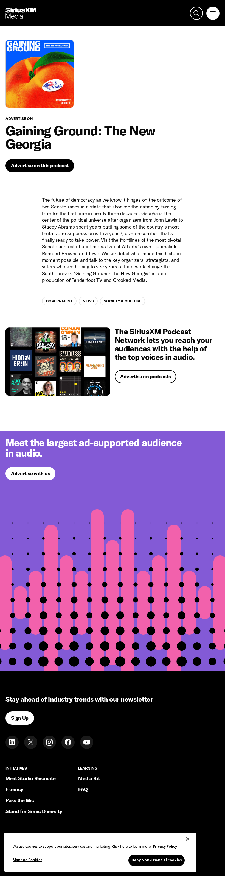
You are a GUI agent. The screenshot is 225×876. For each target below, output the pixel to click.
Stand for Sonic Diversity (33, 811)
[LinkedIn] (12, 742)
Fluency (14, 789)
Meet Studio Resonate (30, 778)
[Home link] (20, 13)
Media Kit (89, 778)
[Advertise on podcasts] (57, 361)
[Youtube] (86, 742)
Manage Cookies (27, 859)
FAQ (83, 789)
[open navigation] (213, 13)
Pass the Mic (19, 800)
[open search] (196, 13)
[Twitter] (30, 742)
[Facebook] (68, 742)
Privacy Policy (165, 846)
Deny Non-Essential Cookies (156, 860)
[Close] (188, 839)
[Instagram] (49, 742)
